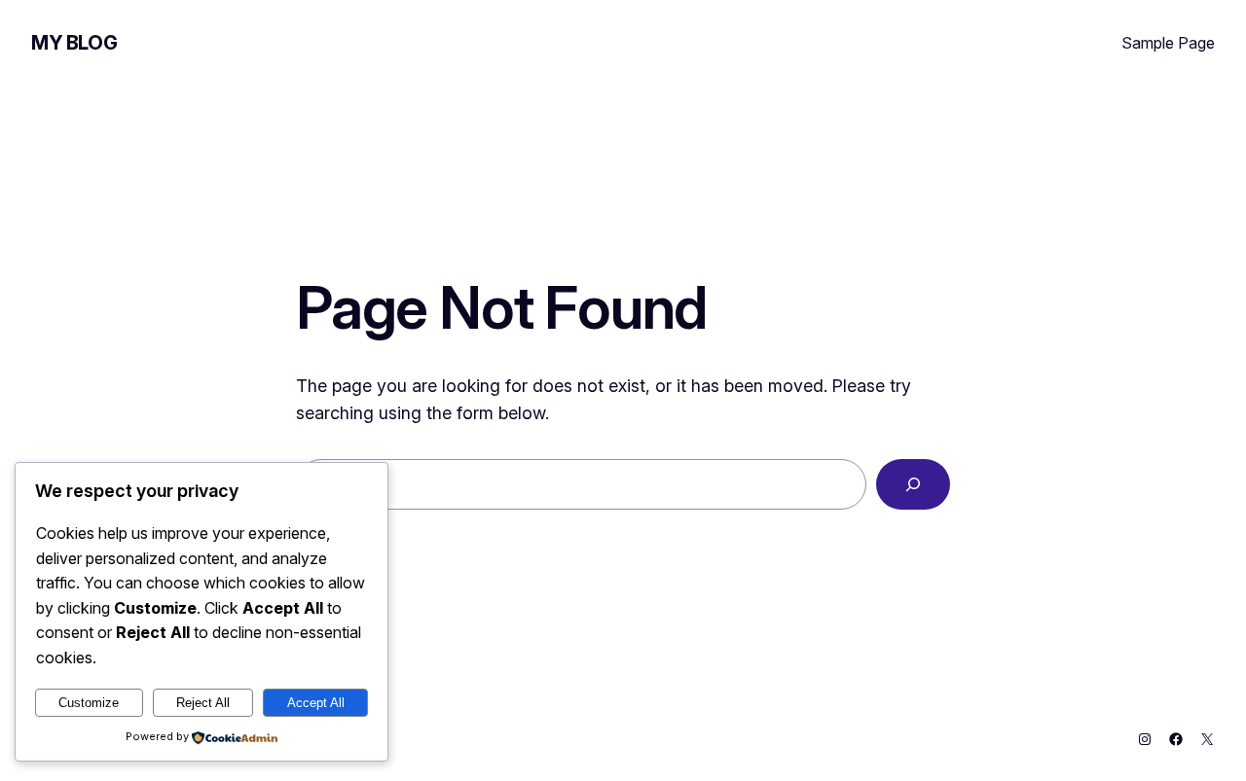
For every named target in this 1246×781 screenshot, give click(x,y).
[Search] (913, 484)
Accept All (316, 702)
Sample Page (1168, 43)
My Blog (74, 42)
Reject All (203, 702)
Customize (88, 702)
